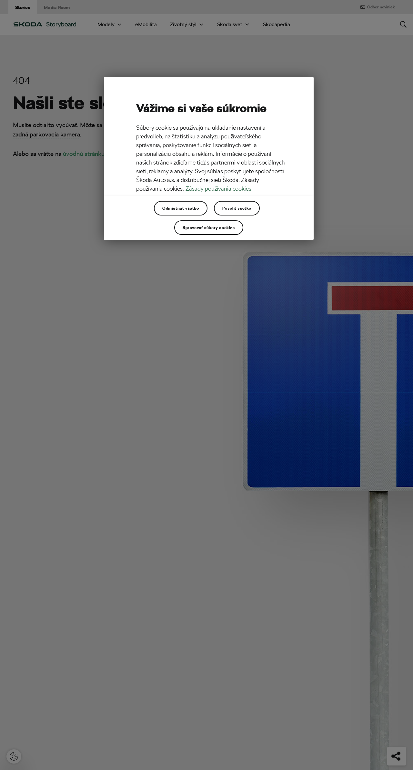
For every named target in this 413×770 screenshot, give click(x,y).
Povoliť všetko (236, 208)
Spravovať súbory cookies (209, 227)
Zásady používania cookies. (219, 188)
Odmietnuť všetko (180, 208)
